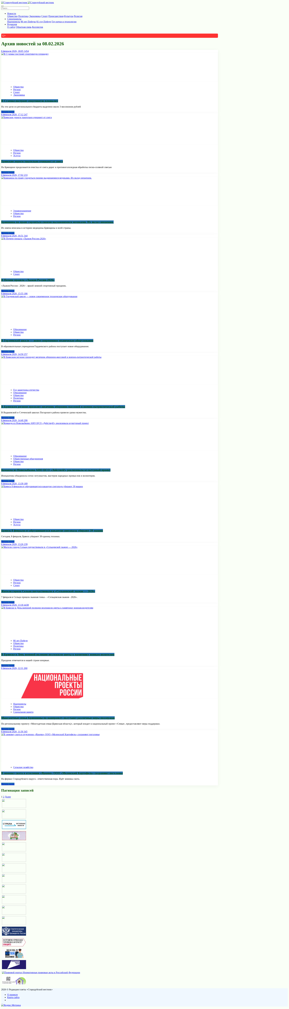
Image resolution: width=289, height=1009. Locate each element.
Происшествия (56, 16)
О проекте (12, 994)
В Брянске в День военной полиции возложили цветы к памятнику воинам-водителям (57, 654)
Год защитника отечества (26, 390)
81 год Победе (43, 21)
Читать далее (7, 112)
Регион (17, 89)
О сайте (11, 27)
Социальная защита (23, 712)
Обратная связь (23, 27)
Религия (78, 16)
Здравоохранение (22, 210)
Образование (20, 329)
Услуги (16, 155)
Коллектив (37, 27)
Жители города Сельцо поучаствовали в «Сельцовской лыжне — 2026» (48, 591)
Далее (8, 796)
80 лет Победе (20, 640)
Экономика (35, 16)
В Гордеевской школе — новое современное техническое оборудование (47, 340)
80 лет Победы (28, 21)
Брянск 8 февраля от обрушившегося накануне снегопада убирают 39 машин (52, 530)
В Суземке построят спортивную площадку (29, 100)
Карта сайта (13, 997)
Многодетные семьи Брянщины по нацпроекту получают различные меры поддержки (58, 717)
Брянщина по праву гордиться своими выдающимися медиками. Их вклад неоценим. (57, 222)
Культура (68, 16)
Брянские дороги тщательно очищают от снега (32, 161)
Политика (23, 16)
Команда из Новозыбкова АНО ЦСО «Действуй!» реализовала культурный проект (55, 470)
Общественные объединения (28, 458)
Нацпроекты (13, 21)
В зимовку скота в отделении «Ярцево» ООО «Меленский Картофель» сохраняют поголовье (62, 773)
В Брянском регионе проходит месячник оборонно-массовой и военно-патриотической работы (63, 406)
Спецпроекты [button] (14, 19)
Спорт (44, 16)
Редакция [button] (12, 24)
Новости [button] (11, 13)
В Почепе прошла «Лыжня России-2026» (28, 280)
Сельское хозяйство (23, 767)
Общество (12, 16)
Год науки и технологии (64, 21)
